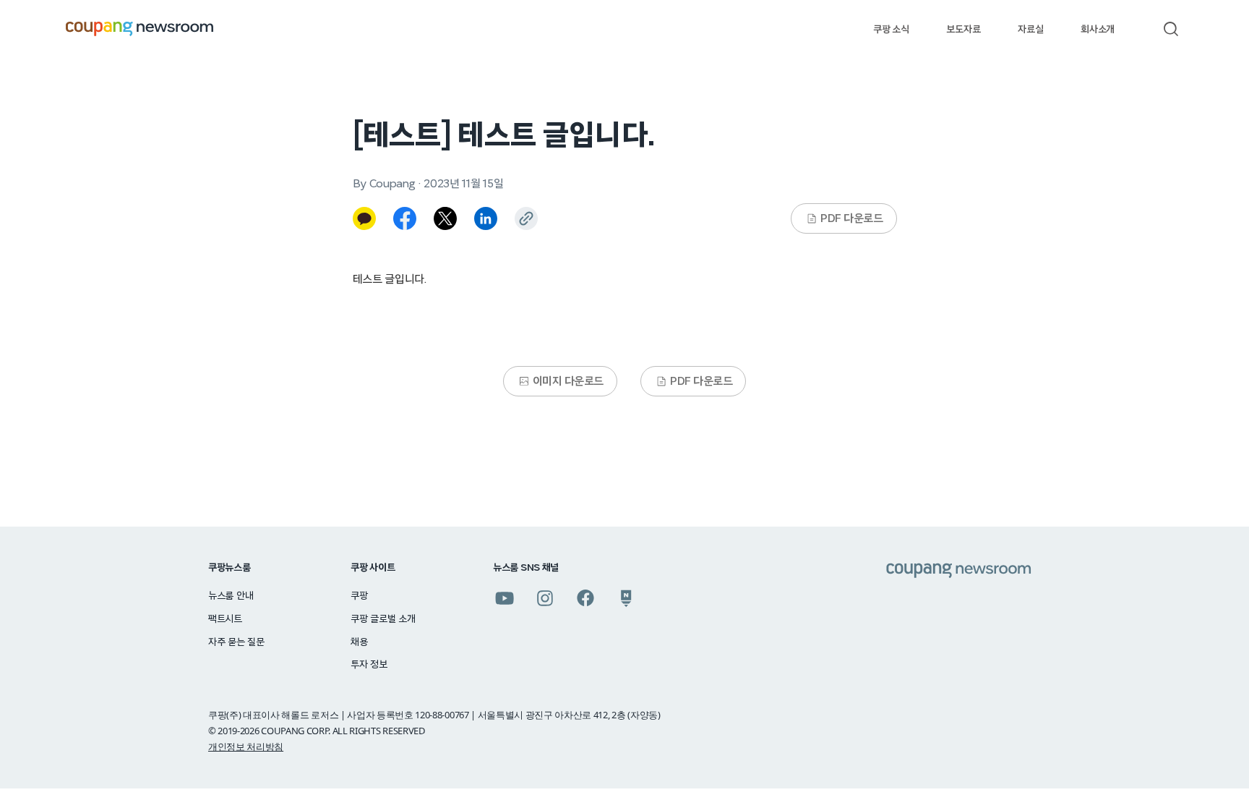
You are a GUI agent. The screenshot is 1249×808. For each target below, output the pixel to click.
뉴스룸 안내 (230, 596)
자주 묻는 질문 (236, 642)
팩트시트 (225, 619)
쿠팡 (359, 596)
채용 (359, 642)
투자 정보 (369, 665)
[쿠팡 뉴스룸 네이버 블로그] (626, 598)
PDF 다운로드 (851, 218)
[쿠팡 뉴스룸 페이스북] (585, 598)
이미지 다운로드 (568, 381)
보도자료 (963, 30)
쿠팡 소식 (891, 30)
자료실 (1030, 30)
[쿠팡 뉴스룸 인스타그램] (545, 598)
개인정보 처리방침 (245, 746)
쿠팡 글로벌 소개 (383, 619)
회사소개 (1098, 30)
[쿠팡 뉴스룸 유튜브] (504, 598)
